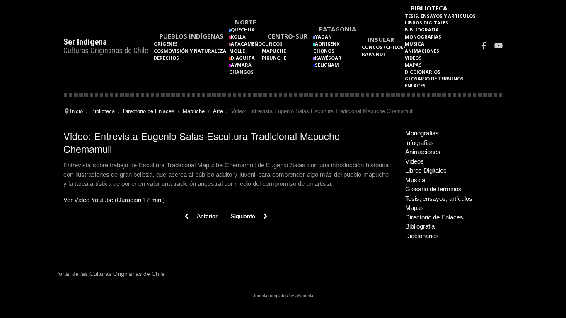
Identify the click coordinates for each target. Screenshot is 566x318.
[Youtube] (498, 46)
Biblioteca (429, 8)
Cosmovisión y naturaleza (190, 51)
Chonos (323, 51)
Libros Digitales (426, 22)
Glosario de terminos (434, 78)
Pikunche (274, 58)
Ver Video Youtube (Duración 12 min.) (114, 199)
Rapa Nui (373, 54)
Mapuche (274, 51)
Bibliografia (422, 29)
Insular (381, 39)
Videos (413, 58)
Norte (245, 22)
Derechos (166, 58)
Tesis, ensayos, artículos (438, 198)
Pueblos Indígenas (191, 36)
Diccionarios (422, 72)
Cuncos (272, 44)
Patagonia (337, 29)
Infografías (419, 142)
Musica (414, 44)
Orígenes (166, 44)
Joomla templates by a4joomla (283, 295)
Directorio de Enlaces (434, 217)
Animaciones (422, 51)
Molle (237, 51)
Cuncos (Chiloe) (383, 47)
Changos (241, 72)
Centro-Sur (287, 36)
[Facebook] (483, 46)
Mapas (413, 65)
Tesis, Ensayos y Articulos (440, 16)
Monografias (423, 37)
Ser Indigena (85, 42)
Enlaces (415, 85)
